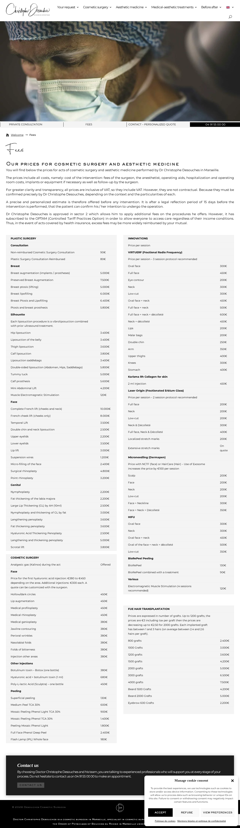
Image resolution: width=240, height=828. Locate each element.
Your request (66, 7)
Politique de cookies (165, 821)
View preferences (217, 812)
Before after (209, 7)
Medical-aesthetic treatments (172, 7)
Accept (160, 812)
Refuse (187, 812)
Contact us (31, 785)
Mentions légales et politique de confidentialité (201, 821)
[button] (232, 781)
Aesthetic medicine (129, 7)
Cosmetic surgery (95, 7)
